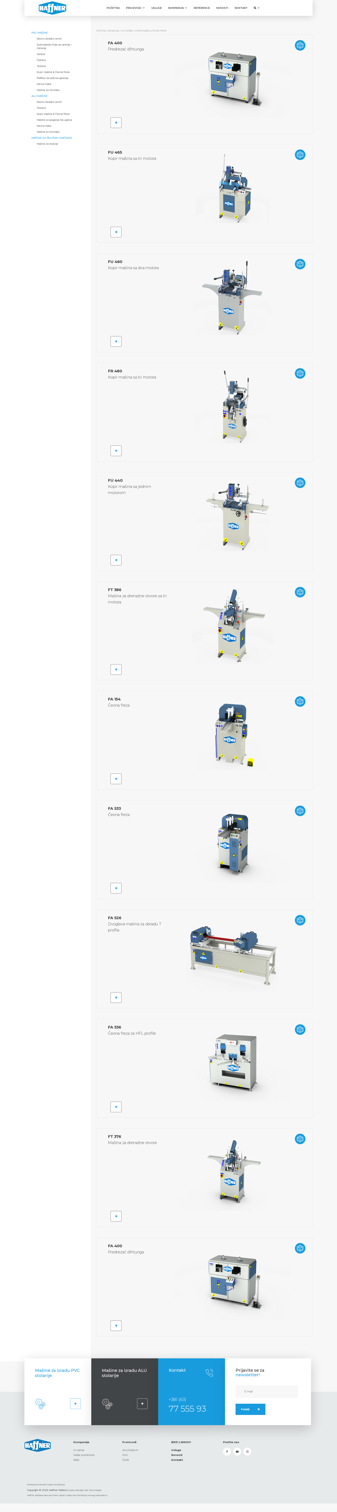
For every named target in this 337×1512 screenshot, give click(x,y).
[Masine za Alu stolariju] (142, 1403)
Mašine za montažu (48, 90)
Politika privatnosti (36, 1484)
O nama (78, 1450)
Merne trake (44, 84)
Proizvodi (133, 7)
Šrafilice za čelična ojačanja (52, 78)
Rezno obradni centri (49, 38)
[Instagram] (247, 1452)
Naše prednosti (83, 1455)
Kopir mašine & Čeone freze (53, 72)
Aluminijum (130, 1450)
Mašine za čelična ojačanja (51, 137)
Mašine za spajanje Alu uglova (54, 119)
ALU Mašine (39, 96)
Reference (202, 7)
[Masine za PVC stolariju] (75, 1403)
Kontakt (241, 7)
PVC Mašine (39, 32)
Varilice (41, 54)
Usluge (156, 7)
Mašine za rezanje (47, 143)
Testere (41, 66)
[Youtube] (237, 1452)
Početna (113, 7)
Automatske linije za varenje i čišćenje (54, 46)
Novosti (222, 7)
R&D (76, 1460)
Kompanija (176, 7)
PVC (125, 1455)
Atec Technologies (92, 1490)
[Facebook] (227, 1452)
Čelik (125, 1460)
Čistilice (41, 60)
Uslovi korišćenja (56, 1484)
